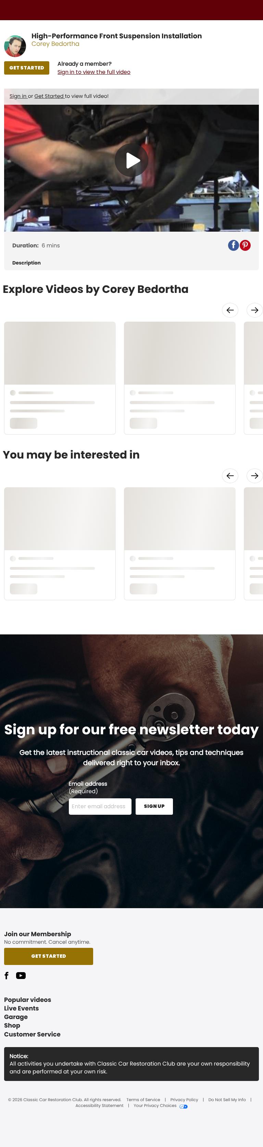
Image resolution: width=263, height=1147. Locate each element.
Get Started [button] (48, 956)
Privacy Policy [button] (184, 1100)
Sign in (19, 96)
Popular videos (27, 1000)
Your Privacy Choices (155, 1106)
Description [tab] (26, 263)
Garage (16, 1017)
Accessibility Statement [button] (99, 1106)
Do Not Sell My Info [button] (227, 1100)
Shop (12, 1025)
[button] (94, 68)
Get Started (50, 96)
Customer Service (32, 1034)
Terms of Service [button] (143, 1100)
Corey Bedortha (55, 44)
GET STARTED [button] (26, 67)
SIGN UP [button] (154, 806)
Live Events (21, 1008)
